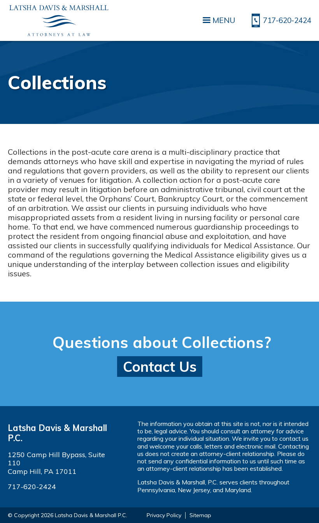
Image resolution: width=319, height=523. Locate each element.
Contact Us (159, 366)
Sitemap (200, 515)
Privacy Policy (164, 515)
